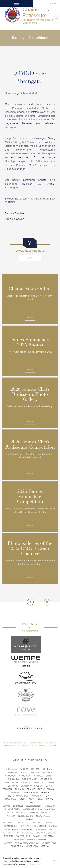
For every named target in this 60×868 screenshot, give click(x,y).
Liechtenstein (33, 806)
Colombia (13, 779)
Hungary (36, 796)
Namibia (11, 816)
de (50, 4)
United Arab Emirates (26, 843)
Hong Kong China (18, 796)
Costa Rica (46, 779)
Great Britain (31, 792)
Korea (30, 802)
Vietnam (45, 846)
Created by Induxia (47, 745)
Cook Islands (29, 779)
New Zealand (43, 816)
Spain (16, 832)
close (55, 861)
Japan (40, 799)
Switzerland (23, 836)
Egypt (49, 786)
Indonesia (10, 799)
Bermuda (13, 772)
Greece (45, 792)
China (49, 775)
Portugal (35, 822)
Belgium (47, 769)
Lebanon (18, 806)
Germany (16, 792)
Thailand (19, 839)
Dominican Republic (32, 786)
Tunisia (31, 839)
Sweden (8, 836)
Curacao (38, 782)
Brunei (35, 772)
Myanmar (46, 812)
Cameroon (25, 775)
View (30, 258)
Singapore (26, 829)
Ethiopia (7, 789)
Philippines (9, 822)
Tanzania (49, 836)
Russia (52, 826)
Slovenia (41, 829)
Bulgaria (47, 772)
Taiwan (36, 836)
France (31, 789)
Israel (22, 799)
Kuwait (6, 806)
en (55, 4)
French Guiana (46, 789)
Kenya (49, 799)
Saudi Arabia (11, 829)
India (46, 796)
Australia (11, 769)
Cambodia (10, 775)
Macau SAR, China (32, 809)
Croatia (25, 782)
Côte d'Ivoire (11, 782)
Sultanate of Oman (46, 832)
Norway (30, 819)
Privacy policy (34, 864)
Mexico (34, 812)
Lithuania (49, 806)
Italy (31, 799)
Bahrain (35, 769)
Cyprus (50, 782)
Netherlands (25, 816)
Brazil (24, 772)
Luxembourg (12, 809)
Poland (22, 822)
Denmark (13, 786)
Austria (24, 769)
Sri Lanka (27, 832)
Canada (38, 775)
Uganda (8, 843)
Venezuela (32, 846)
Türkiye (42, 839)
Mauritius (21, 812)
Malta (9, 812)
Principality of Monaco (33, 826)
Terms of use (27, 745)
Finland (19, 789)
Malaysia (50, 809)
